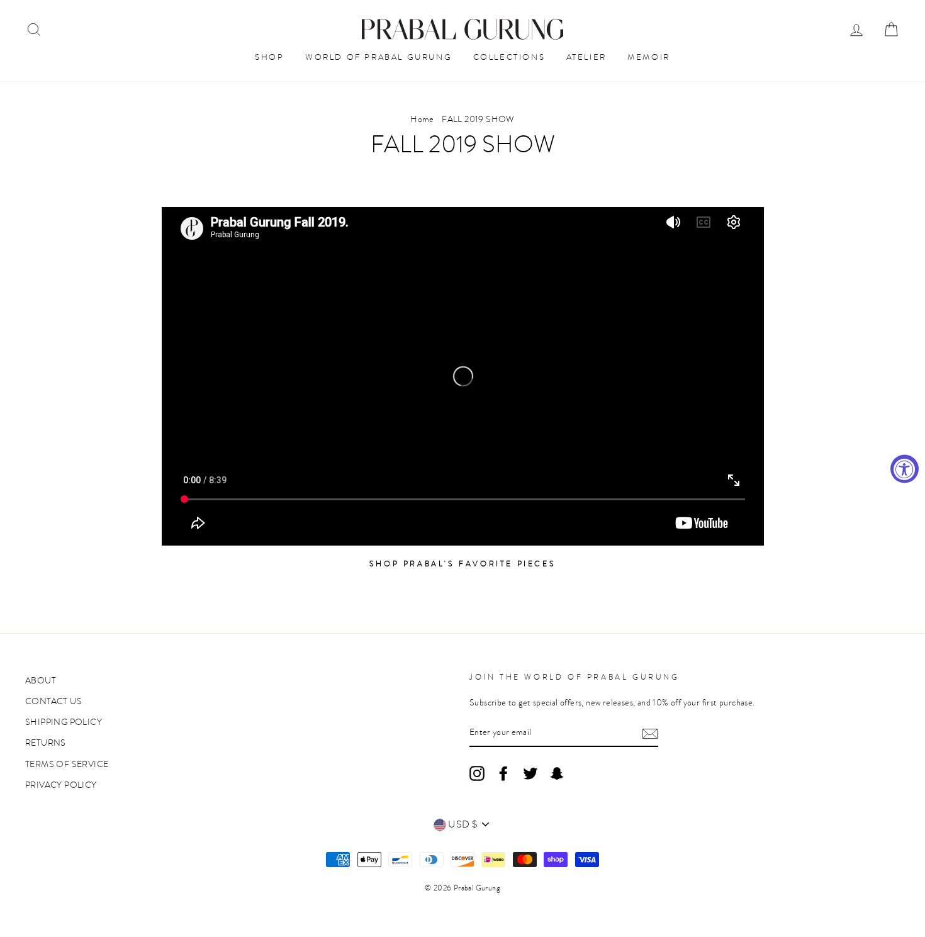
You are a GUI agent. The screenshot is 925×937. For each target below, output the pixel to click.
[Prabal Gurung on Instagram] (477, 773)
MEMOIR (648, 57)
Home (422, 119)
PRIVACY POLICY (61, 785)
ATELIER (586, 57)
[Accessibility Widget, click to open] (904, 468)
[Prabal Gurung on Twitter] (530, 773)
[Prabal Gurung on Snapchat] (556, 773)
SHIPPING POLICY (63, 722)
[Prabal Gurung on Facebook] (503, 773)
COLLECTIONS (509, 57)
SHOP (269, 57)
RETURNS (45, 743)
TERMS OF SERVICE (66, 764)
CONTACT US (53, 701)
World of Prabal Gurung (378, 57)
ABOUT (40, 681)
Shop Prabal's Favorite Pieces (462, 564)
